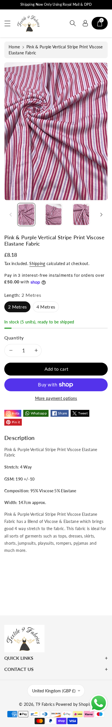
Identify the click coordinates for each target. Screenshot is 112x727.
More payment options (56, 398)
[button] (10, 23)
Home (14, 46)
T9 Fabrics (45, 704)
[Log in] (85, 23)
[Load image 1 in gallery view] (26, 214)
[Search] (72, 23)
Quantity (14, 337)
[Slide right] (101, 214)
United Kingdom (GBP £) (54, 690)
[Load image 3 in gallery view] (81, 214)
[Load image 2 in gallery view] (53, 214)
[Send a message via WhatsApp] (98, 703)
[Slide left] (10, 214)
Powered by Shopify (74, 704)
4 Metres (45, 306)
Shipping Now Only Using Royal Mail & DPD (56, 4)
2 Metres (17, 306)
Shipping (37, 263)
